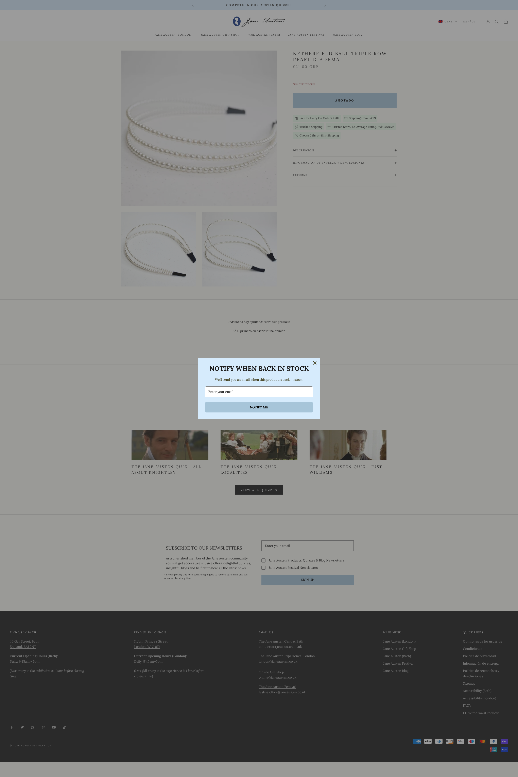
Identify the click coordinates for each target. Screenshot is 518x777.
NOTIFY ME (259, 407)
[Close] (315, 363)
